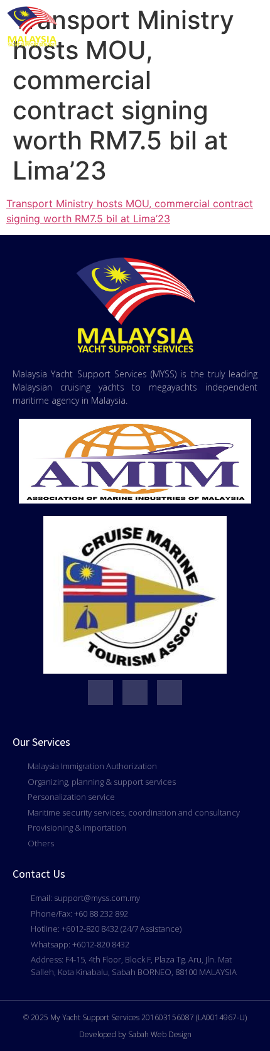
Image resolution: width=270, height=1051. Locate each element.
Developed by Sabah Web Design (135, 1034)
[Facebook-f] (135, 692)
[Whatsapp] (100, 692)
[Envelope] (169, 692)
